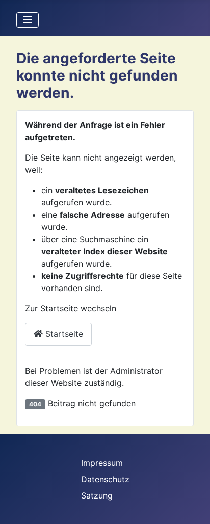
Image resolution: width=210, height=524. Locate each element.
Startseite (63, 334)
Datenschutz (105, 479)
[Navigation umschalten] (27, 20)
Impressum (102, 463)
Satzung (97, 495)
